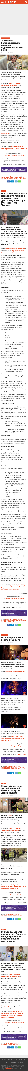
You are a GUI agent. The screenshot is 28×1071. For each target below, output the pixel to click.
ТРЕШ (25, 1059)
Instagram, (14, 155)
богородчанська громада (13, 176)
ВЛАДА (15, 1059)
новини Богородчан (12, 177)
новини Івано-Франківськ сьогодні (13, 621)
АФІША (7, 1062)
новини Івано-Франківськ (9, 620)
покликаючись (14, 85)
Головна (4, 1059)
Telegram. (21, 155)
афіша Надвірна (10, 766)
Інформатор (5, 133)
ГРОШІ (20, 1059)
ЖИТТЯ (10, 1059)
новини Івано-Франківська (12, 178)
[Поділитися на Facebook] (8, 181)
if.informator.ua (8, 1068)
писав (10, 815)
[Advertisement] (14, 19)
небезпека (15, 767)
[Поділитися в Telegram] (12, 181)
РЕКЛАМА (13, 1062)
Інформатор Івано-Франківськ (15, 248)
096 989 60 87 (22, 754)
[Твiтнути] (16, 181)
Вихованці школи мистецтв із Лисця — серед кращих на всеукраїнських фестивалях (14, 148)
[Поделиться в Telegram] (12, 624)
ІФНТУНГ (15, 619)
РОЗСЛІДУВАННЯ (22, 1061)
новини (3, 177)
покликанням (14, 830)
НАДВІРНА (13, 1061)
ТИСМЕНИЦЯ (6, 1061)
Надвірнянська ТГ (6, 767)
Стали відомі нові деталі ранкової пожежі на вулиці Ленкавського (12, 738)
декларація (8, 619)
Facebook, (8, 155)
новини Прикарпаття (19, 178)
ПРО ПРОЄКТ (20, 1062)
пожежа (10, 770)
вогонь (17, 766)
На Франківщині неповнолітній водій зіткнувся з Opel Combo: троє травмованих (13, 887)
